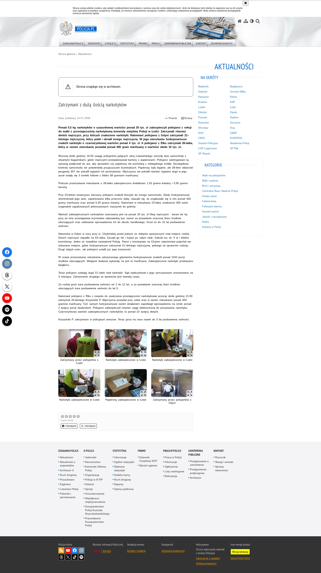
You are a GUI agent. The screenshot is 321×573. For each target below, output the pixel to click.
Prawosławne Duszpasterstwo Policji (94, 522)
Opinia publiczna (124, 489)
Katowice (203, 96)
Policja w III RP (94, 479)
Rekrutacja (171, 476)
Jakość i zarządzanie (214, 216)
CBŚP (233, 132)
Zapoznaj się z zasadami (208, 558)
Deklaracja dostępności (173, 551)
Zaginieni (65, 484)
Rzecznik (220, 457)
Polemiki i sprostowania (67, 495)
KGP (201, 132)
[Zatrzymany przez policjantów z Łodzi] (79, 343)
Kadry (205, 221)
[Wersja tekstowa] (252, 21)
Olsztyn (202, 112)
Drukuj (188, 118)
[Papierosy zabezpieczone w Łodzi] (126, 383)
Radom (234, 117)
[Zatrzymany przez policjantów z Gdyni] (172, 383)
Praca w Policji (172, 451)
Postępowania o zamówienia (199, 463)
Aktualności (85, 53)
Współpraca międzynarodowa (95, 500)
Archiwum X (67, 470)
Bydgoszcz (236, 86)
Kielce (233, 96)
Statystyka (119, 451)
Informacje (120, 457)
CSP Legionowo (207, 148)
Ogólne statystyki (124, 461)
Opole (233, 112)
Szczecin (235, 122)
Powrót (173, 118)
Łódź (233, 107)
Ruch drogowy (68, 474)
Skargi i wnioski (224, 461)
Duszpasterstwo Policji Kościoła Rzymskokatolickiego (97, 510)
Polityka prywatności (206, 563)
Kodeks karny (122, 474)
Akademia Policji (239, 143)
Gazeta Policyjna (208, 143)
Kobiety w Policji (211, 226)
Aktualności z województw (67, 463)
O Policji (89, 451)
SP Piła (234, 148)
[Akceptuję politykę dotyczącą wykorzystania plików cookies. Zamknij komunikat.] (245, 3)
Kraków (202, 101)
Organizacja (92, 474)
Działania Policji (68, 451)
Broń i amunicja (211, 185)
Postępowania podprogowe (198, 471)
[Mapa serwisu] (246, 21)
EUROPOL (236, 137)
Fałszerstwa (209, 201)
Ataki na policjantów (213, 175)
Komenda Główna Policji (95, 468)
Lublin (201, 107)
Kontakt (219, 451)
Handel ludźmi (210, 211)
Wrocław (203, 127)
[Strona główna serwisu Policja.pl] (240, 21)
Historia (89, 484)
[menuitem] (73, 43)
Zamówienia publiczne (195, 453)
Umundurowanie (94, 493)
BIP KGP (107, 551)
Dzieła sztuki (209, 196)
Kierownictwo (92, 461)
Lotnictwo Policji (69, 489)
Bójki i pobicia (210, 180)
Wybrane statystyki (119, 468)
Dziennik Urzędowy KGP (148, 459)
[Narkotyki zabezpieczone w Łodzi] (126, 343)
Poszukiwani (67, 479)
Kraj (232, 127)
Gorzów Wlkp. (238, 91)
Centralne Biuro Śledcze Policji (220, 190)
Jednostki (90, 457)
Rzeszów (203, 122)
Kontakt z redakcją (136, 551)
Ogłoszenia (171, 466)
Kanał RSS (61, 550)
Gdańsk (202, 91)
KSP (232, 101)
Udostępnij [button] (70, 426)
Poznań (202, 117)
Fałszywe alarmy (212, 206)
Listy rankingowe (174, 471)
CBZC (201, 137)
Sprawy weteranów (221, 468)
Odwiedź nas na (68, 550)
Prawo (142, 451)
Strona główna (66, 53)
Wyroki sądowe (148, 465)
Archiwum (195, 477)
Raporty (118, 484)
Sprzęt (89, 489)
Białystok (203, 86)
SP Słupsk (204, 153)
